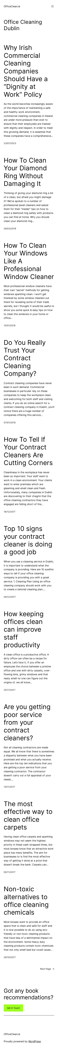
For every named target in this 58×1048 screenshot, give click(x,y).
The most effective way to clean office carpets (28, 815)
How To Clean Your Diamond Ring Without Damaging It (25, 171)
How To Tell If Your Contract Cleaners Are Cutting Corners (28, 451)
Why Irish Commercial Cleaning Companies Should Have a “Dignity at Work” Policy (26, 71)
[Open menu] (52, 6)
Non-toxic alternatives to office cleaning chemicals (26, 900)
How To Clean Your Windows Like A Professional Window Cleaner (29, 261)
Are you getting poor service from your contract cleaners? (27, 722)
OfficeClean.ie (12, 6)
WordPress (34, 1041)
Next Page (47, 968)
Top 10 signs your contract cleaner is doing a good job (28, 540)
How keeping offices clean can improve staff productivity (24, 629)
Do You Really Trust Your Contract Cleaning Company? (25, 358)
